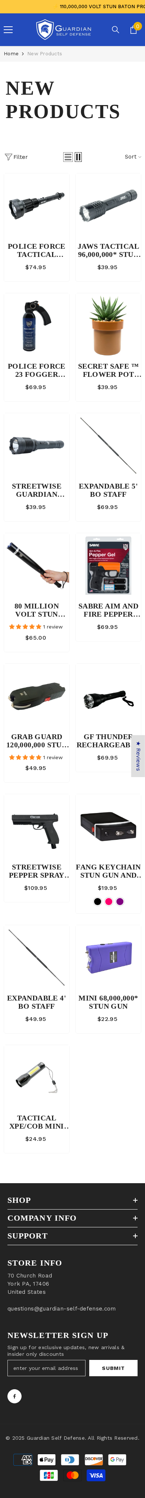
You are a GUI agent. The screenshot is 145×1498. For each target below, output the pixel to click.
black (97, 901)
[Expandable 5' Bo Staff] (108, 445)
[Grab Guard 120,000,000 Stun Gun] (36, 696)
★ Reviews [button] (138, 756)
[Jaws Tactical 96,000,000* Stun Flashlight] (108, 205)
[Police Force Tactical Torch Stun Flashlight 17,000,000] (36, 205)
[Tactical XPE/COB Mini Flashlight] (36, 1077)
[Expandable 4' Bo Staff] (36, 957)
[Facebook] (14, 1396)
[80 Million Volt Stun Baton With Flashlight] (36, 565)
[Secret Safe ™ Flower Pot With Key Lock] (108, 325)
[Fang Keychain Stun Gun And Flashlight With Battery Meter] (108, 826)
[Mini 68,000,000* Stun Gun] (108, 957)
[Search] (115, 29)
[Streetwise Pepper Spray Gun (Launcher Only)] (36, 826)
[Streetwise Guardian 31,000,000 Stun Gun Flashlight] (36, 445)
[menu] (8, 29)
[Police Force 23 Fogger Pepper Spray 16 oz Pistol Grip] (36, 325)
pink (108, 901)
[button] (68, 157)
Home (11, 53)
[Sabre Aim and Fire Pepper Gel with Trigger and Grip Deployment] (108, 565)
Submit (113, 1368)
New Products (44, 53)
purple (120, 901)
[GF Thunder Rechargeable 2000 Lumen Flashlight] (108, 696)
